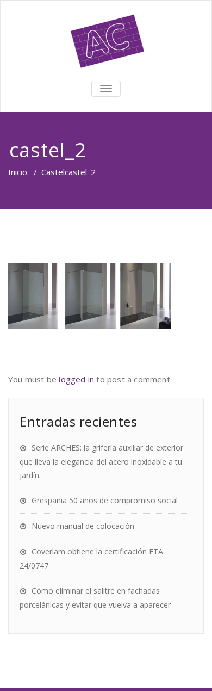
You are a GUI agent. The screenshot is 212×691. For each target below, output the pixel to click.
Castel (53, 171)
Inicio (17, 171)
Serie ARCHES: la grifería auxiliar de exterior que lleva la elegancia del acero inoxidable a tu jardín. (101, 461)
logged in (76, 379)
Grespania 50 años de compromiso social (105, 500)
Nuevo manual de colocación (83, 526)
